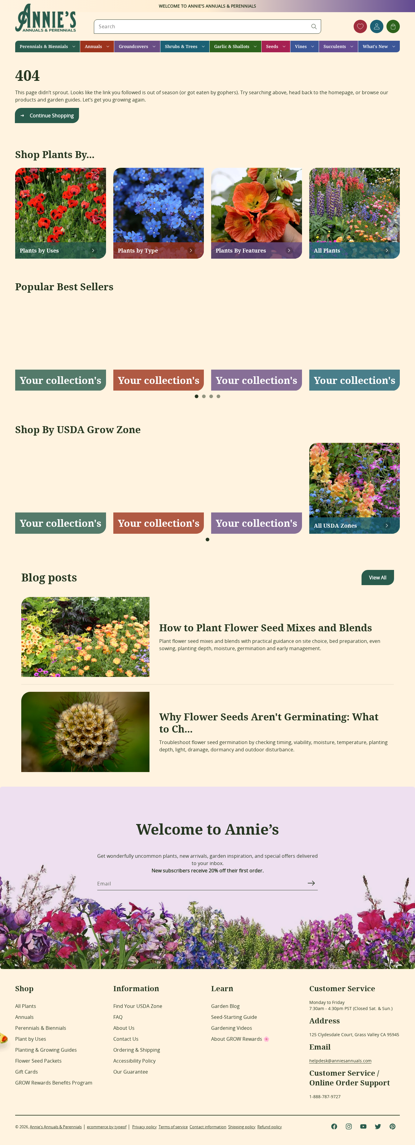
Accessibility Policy (134, 1060)
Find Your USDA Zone (137, 1006)
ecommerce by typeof (106, 1126)
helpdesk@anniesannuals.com (340, 1061)
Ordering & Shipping (136, 1050)
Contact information (208, 1126)
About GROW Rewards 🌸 (240, 1039)
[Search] (314, 26)
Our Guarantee (130, 1071)
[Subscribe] (311, 883)
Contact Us (126, 1039)
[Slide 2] (204, 396)
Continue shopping (52, 115)
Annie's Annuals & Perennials (56, 1126)
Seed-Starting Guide (234, 1017)
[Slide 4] (218, 396)
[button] (47, 46)
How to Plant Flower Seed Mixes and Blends (265, 628)
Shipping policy (242, 1126)
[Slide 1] (196, 396)
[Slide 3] (211, 396)
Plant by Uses (30, 1039)
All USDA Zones (335, 525)
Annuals (24, 1017)
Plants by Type (138, 250)
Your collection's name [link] (60, 380)
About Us (124, 1028)
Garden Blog (225, 1006)
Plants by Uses (39, 250)
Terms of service (173, 1126)
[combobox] (207, 26)
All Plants (327, 250)
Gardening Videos (231, 1028)
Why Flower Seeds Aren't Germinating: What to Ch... (269, 723)
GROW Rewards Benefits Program (53, 1082)
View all (377, 577)
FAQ (117, 1017)
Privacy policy (144, 1126)
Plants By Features (241, 250)
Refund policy (269, 1126)
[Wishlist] (360, 26)
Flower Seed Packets (38, 1060)
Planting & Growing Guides (46, 1050)
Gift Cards (26, 1071)
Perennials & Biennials (40, 1028)
